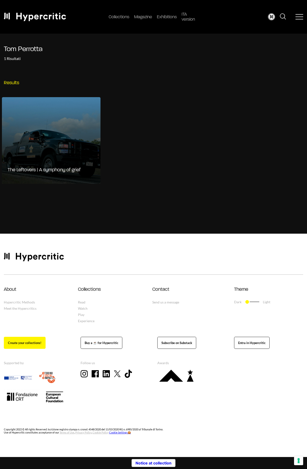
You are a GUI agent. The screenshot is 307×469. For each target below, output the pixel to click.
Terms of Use (66, 432)
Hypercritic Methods (19, 302)
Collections (119, 17)
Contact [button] (160, 289)
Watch (83, 308)
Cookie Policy (101, 432)
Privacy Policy (83, 432)
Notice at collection (153, 463)
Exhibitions (167, 17)
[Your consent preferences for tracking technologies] (298, 460)
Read (81, 302)
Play (81, 315)
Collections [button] (89, 289)
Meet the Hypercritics (20, 308)
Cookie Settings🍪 (120, 432)
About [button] (10, 289)
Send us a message (165, 302)
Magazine (143, 17)
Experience (86, 321)
